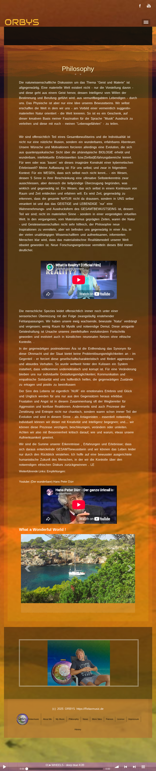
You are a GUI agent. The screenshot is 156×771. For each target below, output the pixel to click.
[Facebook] (140, 6)
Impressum (133, 719)
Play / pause (4, 766)
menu (143, 766)
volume (117, 766)
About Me (47, 719)
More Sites (97, 719)
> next (134, 766)
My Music (60, 719)
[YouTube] (149, 6)
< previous (125, 766)
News (85, 719)
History (78, 729)
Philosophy (74, 719)
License (120, 719)
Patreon (109, 719)
